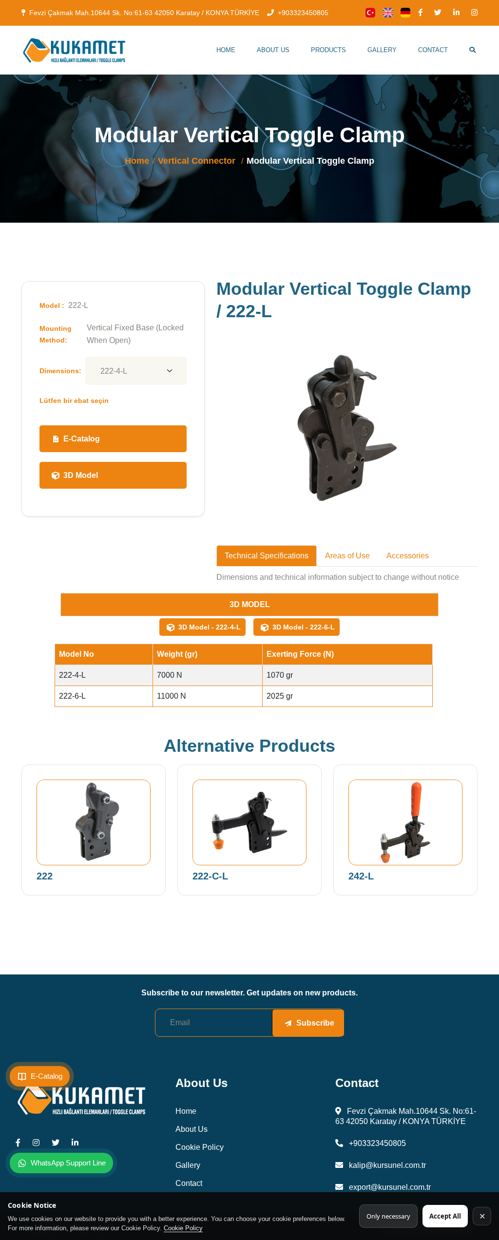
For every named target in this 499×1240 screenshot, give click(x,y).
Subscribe (315, 1023)
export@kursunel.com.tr (389, 1187)
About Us (273, 50)
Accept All (445, 1216)
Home (225, 50)
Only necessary (388, 1216)
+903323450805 (303, 13)
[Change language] (370, 13)
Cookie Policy (183, 1228)
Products (328, 50)
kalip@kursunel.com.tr (386, 1165)
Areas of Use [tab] (347, 556)
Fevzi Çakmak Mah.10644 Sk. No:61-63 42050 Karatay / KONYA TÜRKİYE (144, 13)
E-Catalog (81, 439)
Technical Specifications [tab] (266, 556)
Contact (433, 50)
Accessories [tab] (407, 556)
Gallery (382, 50)
